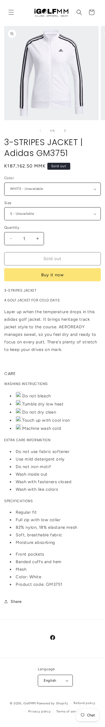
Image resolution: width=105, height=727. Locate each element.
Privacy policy (39, 711)
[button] (11, 12)
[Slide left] (40, 130)
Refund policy (84, 703)
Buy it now (52, 274)
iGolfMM (29, 703)
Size (7, 203)
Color (9, 178)
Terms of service (69, 711)
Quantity (11, 227)
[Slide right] (65, 130)
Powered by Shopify (52, 703)
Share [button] (16, 601)
